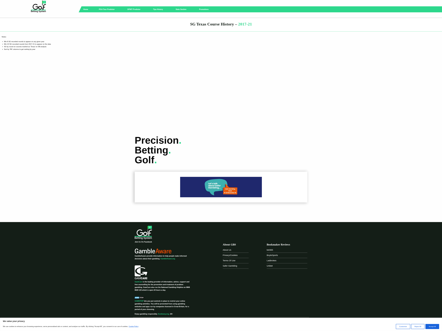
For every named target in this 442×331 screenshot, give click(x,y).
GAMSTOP (139, 301)
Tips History (158, 9)
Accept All (432, 326)
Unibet (270, 266)
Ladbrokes (271, 260)
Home (85, 9)
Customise (403, 326)
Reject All (417, 326)
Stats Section (181, 9)
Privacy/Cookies (230, 255)
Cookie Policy (133, 326)
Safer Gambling (230, 266)
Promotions (204, 9)
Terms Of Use (229, 260)
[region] (221, 324)
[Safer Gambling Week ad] (221, 187)
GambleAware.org (167, 259)
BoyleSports (272, 255)
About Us (227, 250)
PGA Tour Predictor (107, 9)
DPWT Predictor (134, 9)
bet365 (270, 250)
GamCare (138, 282)
